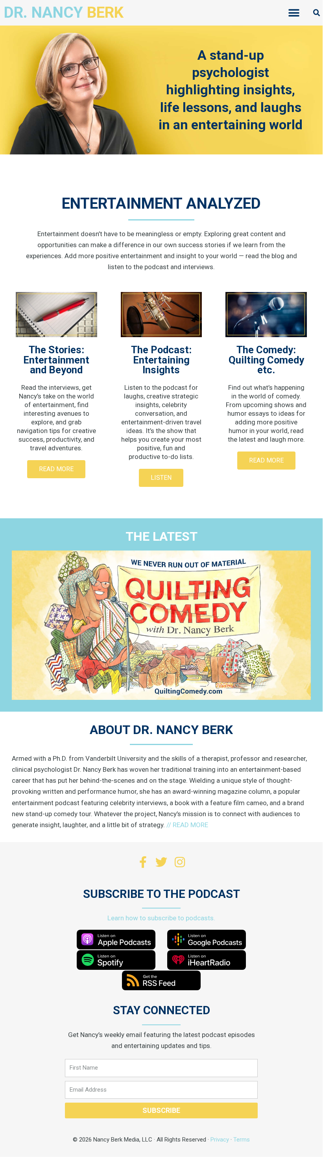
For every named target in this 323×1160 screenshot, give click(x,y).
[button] (294, 13)
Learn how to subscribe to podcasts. (161, 918)
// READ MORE (187, 825)
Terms (241, 1139)
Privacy (219, 1139)
